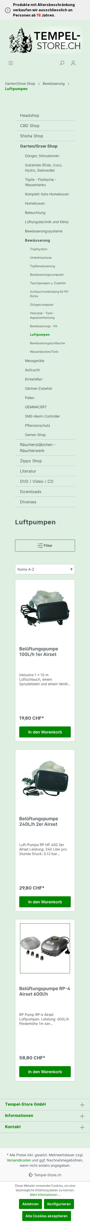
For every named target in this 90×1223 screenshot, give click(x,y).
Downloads (30, 491)
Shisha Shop (31, 135)
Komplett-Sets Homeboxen (47, 194)
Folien (29, 397)
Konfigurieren (59, 1204)
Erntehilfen (33, 379)
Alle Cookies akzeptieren (47, 1216)
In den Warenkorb (45, 731)
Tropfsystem (38, 249)
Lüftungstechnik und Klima (46, 222)
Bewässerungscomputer (47, 274)
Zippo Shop (31, 460)
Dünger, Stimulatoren (42, 156)
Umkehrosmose (41, 257)
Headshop (29, 115)
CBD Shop (30, 125)
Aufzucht (32, 370)
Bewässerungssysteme (43, 231)
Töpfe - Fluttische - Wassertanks (40, 182)
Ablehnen (30, 1204)
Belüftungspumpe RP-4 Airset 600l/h (44, 991)
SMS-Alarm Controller (42, 416)
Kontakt (13, 1126)
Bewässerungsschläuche (47, 343)
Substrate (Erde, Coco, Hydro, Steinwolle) (43, 167)
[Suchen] (62, 63)
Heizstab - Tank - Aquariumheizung (42, 315)
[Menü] (10, 63)
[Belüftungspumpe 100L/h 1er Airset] (45, 609)
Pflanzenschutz (37, 425)
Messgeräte (34, 360)
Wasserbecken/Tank (44, 351)
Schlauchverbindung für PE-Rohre (50, 294)
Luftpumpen (40, 334)
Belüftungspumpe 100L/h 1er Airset (38, 651)
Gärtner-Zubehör (38, 388)
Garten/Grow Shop (39, 146)
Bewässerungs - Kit (43, 326)
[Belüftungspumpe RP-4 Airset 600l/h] (45, 948)
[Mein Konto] (73, 63)
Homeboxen (35, 203)
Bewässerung (37, 240)
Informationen (19, 1115)
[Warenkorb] (82, 61)
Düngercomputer (42, 304)
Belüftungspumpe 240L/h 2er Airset (38, 821)
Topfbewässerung (42, 266)
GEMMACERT (36, 407)
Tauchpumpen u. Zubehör (48, 283)
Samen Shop (35, 435)
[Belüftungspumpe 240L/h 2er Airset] (45, 778)
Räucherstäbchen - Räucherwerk (38, 447)
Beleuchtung (35, 212)
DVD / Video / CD (37, 481)
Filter (47, 545)
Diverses (28, 501)
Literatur (28, 471)
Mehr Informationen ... (45, 1194)
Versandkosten (19, 1160)
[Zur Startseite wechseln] (45, 40)
